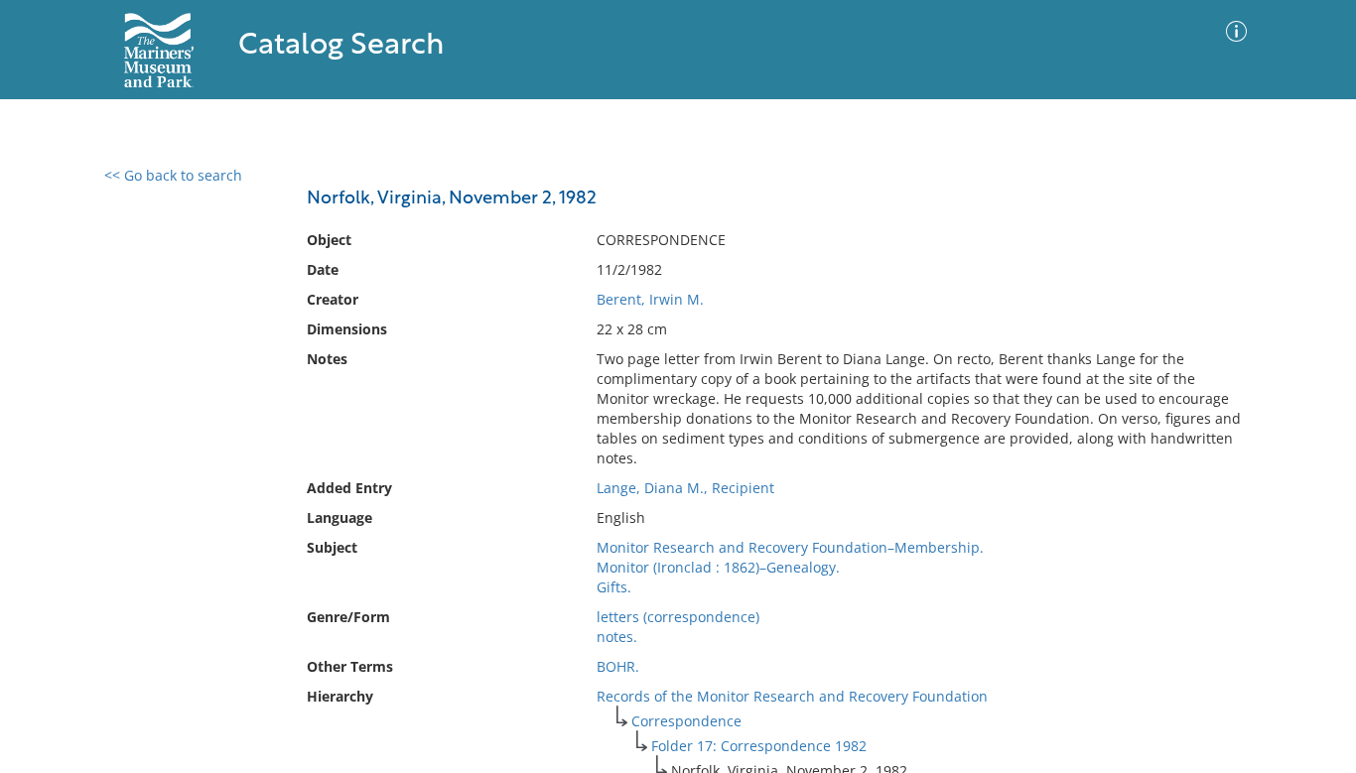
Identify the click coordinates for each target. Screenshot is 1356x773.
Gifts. (614, 587)
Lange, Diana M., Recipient (685, 487)
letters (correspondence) (678, 616)
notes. (617, 636)
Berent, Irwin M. (650, 299)
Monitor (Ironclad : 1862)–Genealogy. (718, 567)
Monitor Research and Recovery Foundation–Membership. (790, 547)
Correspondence (686, 720)
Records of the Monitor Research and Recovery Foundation (792, 696)
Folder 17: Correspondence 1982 (759, 745)
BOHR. (618, 666)
